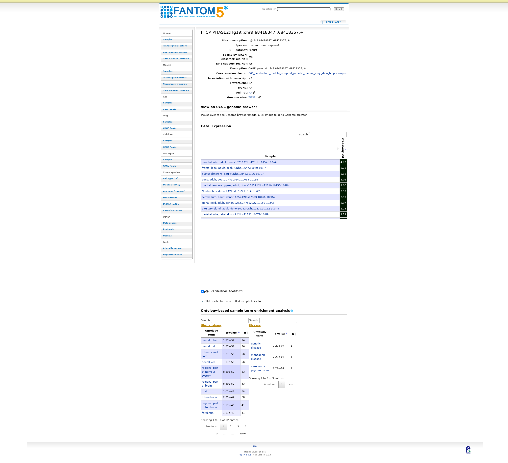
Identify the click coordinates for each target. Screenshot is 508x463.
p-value (231, 332)
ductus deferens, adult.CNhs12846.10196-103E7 (233, 173)
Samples (167, 39)
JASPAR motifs (171, 204)
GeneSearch (269, 9)
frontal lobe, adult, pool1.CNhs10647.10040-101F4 (234, 167)
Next (243, 433)
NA (250, 92)
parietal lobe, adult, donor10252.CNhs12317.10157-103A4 (239, 162)
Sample (270, 156)
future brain (209, 397)
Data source (170, 223)
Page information (172, 255)
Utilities (167, 236)
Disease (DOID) (171, 185)
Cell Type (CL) (170, 178)
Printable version (172, 248)
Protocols (168, 229)
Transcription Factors (175, 46)
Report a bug (245, 455)
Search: (304, 134)
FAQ (255, 446)
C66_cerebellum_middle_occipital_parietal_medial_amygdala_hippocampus (297, 73)
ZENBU (253, 97)
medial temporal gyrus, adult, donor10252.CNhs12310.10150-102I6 (245, 185)
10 (232, 433)
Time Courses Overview (176, 59)
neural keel (209, 362)
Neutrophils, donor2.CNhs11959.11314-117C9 (231, 191)
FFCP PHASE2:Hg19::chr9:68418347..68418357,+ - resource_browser (192, 9)
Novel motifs (170, 198)
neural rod (208, 346)
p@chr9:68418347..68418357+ (224, 291)
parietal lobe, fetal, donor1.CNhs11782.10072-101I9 (235, 214)
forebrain (208, 412)
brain (205, 391)
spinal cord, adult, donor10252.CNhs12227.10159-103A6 (238, 202)
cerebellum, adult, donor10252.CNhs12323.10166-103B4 (238, 197)
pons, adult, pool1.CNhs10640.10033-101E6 (230, 179)
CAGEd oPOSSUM (172, 210)
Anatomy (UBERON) (174, 191)
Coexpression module (175, 52)
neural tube (209, 340)
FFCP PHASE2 (333, 22)
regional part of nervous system (210, 371)
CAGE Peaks (169, 109)
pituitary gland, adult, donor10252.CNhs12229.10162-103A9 (240, 208)
